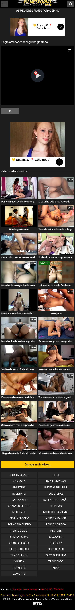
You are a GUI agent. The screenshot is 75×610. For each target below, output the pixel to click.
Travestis (19, 567)
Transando (56, 561)
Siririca (19, 561)
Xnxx (56, 567)
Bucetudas (56, 493)
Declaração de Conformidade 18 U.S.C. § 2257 (38, 595)
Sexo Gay (56, 543)
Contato (5, 595)
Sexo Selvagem (56, 555)
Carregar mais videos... (38, 464)
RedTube (56, 530)
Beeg (56, 475)
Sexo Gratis (56, 549)
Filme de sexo (31, 589)
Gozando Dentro (19, 506)
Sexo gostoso (19, 549)
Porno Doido (19, 530)
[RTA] (37, 604)
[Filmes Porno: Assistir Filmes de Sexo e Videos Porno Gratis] (37, 5)
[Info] (10, 111)
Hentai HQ (46, 589)
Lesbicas (56, 506)
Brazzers (19, 487)
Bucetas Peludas (55, 487)
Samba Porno (19, 536)
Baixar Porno (19, 475)
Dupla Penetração (55, 499)
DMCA (70, 595)
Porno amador (56, 518)
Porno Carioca (56, 524)
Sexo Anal (56, 536)
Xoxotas (19, 573)
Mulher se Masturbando (19, 515)
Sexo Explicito (19, 543)
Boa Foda (19, 481)
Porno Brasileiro (19, 524)
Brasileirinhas (56, 481)
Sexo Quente (19, 555)
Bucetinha (19, 493)
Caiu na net (19, 499)
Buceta (17, 589)
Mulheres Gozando (56, 512)
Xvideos (58, 589)
